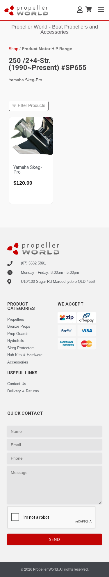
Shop (13, 48)
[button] (29, 106)
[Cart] (88, 9)
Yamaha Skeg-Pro (27, 170)
